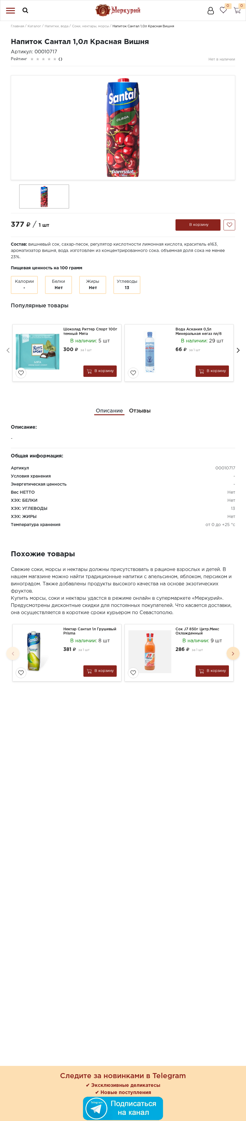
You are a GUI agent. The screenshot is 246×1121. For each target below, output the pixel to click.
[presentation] (7, 349)
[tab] (109, 411)
